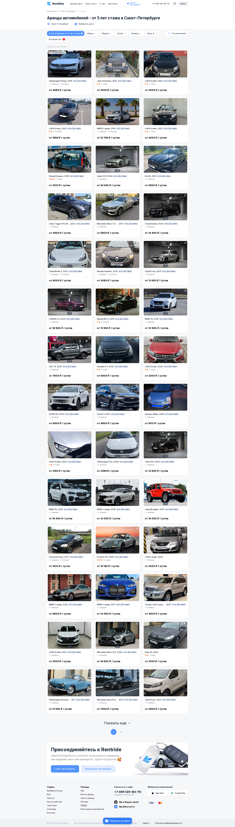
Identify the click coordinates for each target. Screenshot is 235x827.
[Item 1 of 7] (165, 254)
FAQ (82, 791)
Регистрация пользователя (92, 809)
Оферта (146, 823)
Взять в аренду (87, 794)
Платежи (84, 802)
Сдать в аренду (87, 798)
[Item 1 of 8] (69, 111)
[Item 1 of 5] (165, 111)
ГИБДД (84, 805)
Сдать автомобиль (65, 769)
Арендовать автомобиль (98, 769)
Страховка (51, 809)
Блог (49, 794)
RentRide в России (54, 791)
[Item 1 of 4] (69, 64)
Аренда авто (76, 3)
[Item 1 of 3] (117, 64)
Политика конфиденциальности (168, 823)
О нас (102, 3)
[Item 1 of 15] (117, 159)
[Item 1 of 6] (165, 159)
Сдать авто (91, 3)
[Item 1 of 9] (165, 206)
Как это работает (54, 802)
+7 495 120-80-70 (127, 792)
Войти (183, 3)
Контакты (113, 3)
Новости (50, 798)
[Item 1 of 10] (117, 206)
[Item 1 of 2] (117, 444)
